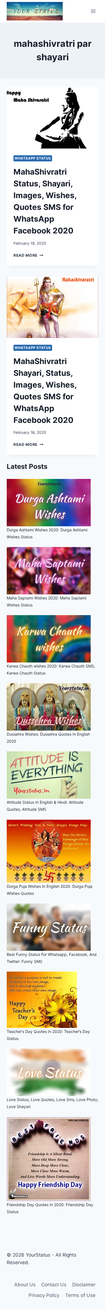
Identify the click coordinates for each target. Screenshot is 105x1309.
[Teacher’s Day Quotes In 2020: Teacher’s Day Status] (52, 1000)
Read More (28, 255)
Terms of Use (80, 1295)
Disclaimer (83, 1284)
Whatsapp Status (33, 158)
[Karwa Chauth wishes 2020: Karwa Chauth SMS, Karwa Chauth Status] (52, 638)
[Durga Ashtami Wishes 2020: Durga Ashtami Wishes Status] (52, 502)
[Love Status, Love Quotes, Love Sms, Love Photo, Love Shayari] (52, 1072)
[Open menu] (93, 11)
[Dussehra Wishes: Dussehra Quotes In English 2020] (52, 707)
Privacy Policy (44, 1295)
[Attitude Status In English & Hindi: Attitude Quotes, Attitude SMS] (52, 775)
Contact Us (53, 1284)
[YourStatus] (35, 11)
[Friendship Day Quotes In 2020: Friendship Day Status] (52, 1159)
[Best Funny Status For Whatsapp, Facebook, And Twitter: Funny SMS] (52, 927)
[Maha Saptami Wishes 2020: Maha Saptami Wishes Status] (52, 570)
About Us (25, 1284)
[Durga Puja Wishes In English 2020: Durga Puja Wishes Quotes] (52, 851)
